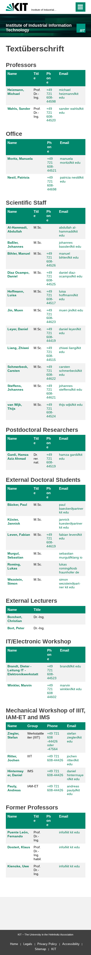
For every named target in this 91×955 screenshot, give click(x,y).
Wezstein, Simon (15, 581)
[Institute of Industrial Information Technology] (81, 28)
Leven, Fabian (18, 534)
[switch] (62, 7)
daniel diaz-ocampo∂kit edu (70, 274)
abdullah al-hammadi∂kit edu (68, 231)
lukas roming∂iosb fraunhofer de (69, 568)
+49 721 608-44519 (51, 460)
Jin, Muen (15, 310)
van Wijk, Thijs (14, 406)
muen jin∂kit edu (71, 310)
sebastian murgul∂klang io (70, 555)
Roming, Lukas (14, 566)
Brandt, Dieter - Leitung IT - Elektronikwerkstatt (22, 670)
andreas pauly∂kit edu (73, 790)
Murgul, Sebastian (15, 555)
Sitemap (40, 949)
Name (12, 74)
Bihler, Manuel (18, 253)
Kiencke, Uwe (18, 866)
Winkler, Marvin (19, 685)
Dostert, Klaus (18, 847)
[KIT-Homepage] (17, 6)
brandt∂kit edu (70, 666)
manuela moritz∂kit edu (70, 160)
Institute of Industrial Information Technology (44, 9)
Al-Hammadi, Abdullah (17, 229)
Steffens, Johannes (15, 388)
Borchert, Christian (14, 619)
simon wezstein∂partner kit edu (69, 583)
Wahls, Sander (18, 108)
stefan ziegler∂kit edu (74, 737)
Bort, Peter (15, 628)
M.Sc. (38, 227)
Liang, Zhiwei (18, 348)
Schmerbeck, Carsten (17, 369)
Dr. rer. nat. (36, 458)
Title (36, 76)
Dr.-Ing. (39, 617)
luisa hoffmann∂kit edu (68, 295)
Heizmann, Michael (15, 92)
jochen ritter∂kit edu (73, 760)
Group (32, 726)
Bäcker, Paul (17, 504)
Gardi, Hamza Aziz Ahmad (17, 456)
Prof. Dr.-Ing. (37, 94)
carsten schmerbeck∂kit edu (70, 370)
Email (63, 74)
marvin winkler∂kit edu (71, 687)
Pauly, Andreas (14, 788)
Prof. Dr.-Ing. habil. (38, 853)
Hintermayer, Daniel (15, 773)
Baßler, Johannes (15, 244)
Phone (48, 78)
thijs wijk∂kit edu (71, 404)
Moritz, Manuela (20, 158)
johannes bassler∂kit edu (70, 244)
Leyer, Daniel (17, 329)
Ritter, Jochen (13, 758)
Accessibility (71, 944)
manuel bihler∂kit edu (69, 255)
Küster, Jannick (13, 521)
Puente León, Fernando (18, 834)
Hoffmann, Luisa (15, 293)
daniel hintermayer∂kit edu (75, 775)
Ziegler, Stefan (13, 735)
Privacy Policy (47, 944)
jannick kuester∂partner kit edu (70, 523)
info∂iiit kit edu (69, 832)
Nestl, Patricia (18, 177)
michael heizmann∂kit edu (68, 94)
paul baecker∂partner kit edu (71, 508)
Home (14, 944)
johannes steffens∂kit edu (70, 388)
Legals (27, 944)
